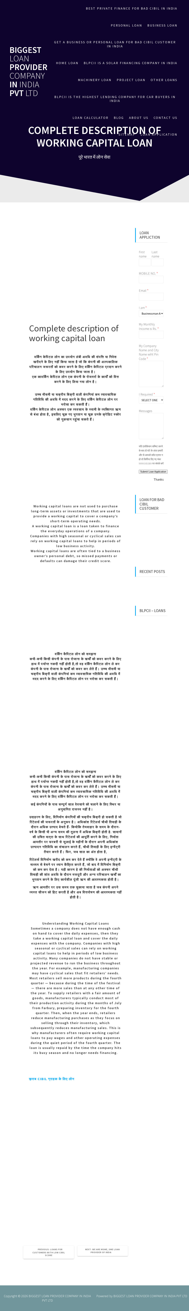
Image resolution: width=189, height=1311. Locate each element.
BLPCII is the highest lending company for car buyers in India (115, 99)
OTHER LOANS (164, 80)
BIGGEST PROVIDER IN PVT (28, 71)
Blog (119, 118)
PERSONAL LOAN (126, 25)
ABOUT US (138, 118)
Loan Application (158, 134)
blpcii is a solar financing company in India (130, 63)
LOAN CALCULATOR (91, 118)
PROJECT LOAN (131, 80)
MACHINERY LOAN (94, 80)
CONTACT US (165, 118)
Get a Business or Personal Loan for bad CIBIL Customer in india (115, 44)
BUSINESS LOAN (162, 25)
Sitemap (126, 134)
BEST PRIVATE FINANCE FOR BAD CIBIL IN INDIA (131, 8)
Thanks (159, 479)
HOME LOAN (67, 63)
